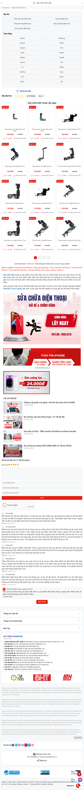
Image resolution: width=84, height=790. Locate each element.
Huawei (22, 48)
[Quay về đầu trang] (79, 774)
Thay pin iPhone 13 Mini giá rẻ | (11, 695)
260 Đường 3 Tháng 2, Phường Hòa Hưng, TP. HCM (30, 642)
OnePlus (22, 72)
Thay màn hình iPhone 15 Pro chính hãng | (65, 699)
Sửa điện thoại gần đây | (9, 730)
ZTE (22, 77)
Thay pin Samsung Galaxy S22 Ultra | (13, 720)
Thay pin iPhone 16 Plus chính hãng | (30, 688)
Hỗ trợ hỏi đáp (25, 91)
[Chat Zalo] (73, 779)
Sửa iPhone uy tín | (22, 730)
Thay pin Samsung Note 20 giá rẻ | (67, 715)
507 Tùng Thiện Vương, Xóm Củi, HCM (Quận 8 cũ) (24, 651)
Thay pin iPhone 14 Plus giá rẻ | (47, 713)
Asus (22, 53)
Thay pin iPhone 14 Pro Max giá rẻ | (70, 692)
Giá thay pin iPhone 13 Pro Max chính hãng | (47, 704)
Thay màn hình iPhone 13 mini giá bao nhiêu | (43, 711)
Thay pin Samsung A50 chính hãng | (62, 720)
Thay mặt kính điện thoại (61, 24)
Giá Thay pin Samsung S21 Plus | (67, 713)
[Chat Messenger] (79, 779)
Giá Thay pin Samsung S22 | (10, 713)
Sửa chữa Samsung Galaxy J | (40, 732)
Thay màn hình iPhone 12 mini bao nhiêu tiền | (16, 711)
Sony (61, 72)
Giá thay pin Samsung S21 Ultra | (62, 725)
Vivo (61, 48)
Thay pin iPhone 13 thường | (10, 688)
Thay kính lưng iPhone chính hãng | (20, 732)
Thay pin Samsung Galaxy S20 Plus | (55, 702)
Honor (62, 77)
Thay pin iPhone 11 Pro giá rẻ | (11, 706)
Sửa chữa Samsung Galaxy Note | (59, 732)
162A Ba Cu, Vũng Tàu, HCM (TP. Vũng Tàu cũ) (23, 669)
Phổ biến (32, 96)
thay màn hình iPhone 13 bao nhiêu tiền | (21, 704)
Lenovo (22, 62)
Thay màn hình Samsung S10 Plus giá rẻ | (35, 722)
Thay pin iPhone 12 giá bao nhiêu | (67, 690)
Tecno (22, 81)
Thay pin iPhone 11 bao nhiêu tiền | (20, 690)
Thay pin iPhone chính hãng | (36, 730)
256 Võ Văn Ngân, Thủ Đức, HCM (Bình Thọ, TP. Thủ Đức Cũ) (27, 665)
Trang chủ (5, 8)
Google (61, 57)
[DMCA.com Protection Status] (45, 772)
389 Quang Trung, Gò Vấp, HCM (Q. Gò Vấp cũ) (22, 658)
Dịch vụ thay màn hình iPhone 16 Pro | (32, 702)
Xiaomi (22, 43)
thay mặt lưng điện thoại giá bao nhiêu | (23, 734)
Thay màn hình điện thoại (22, 19)
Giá (40, 96)
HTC (61, 62)
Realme (22, 57)
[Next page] (48, 257)
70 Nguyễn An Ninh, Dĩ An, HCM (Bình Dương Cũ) (22, 667)
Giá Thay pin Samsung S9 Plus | (47, 715)
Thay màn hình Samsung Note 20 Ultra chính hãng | (63, 722)
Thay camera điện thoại (22, 28)
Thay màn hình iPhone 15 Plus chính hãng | (39, 699)
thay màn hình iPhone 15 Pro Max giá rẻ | (69, 711)
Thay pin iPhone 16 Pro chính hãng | (52, 688)
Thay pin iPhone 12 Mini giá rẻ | (51, 692)
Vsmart (61, 53)
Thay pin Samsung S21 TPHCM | (28, 715)
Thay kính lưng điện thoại (22, 24)
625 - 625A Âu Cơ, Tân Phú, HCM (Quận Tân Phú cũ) (24, 660)
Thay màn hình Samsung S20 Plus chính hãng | (38, 725)
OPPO (62, 43)
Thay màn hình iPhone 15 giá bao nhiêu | (14, 699)
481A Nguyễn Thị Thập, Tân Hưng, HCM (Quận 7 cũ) (25, 648)
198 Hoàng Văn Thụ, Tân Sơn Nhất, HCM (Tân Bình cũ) (26, 655)
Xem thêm (78, 738)
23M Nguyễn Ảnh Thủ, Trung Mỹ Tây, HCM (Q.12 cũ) (26, 653)
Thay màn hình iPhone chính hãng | (56, 730)
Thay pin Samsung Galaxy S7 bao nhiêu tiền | (37, 720)
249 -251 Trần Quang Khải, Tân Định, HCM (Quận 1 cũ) (25, 644)
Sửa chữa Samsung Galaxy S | (44, 734)
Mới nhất (20, 96)
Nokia (62, 67)
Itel (62, 81)
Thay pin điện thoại (61, 19)
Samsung (61, 38)
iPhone (22, 38)
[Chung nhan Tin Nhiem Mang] (76, 772)
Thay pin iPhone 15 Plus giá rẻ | (70, 704)
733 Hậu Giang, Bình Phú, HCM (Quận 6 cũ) (22, 646)
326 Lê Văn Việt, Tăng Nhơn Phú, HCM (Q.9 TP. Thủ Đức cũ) (28, 662)
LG (22, 67)
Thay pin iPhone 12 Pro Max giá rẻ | (31, 692)
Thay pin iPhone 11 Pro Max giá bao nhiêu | (44, 690)
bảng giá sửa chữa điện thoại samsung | (65, 734)
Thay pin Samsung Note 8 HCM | (28, 713)
